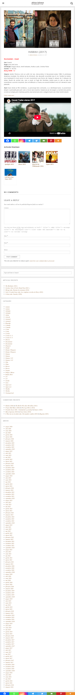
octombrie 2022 (9, 521)
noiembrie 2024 (9, 470)
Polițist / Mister (9, 372)
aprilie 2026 (8, 435)
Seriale (7, 381)
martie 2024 (8, 486)
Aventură (7, 319)
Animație (7, 313)
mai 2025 (8, 457)
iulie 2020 (8, 576)
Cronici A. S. (9, 335)
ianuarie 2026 (9, 441)
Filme (7, 364)
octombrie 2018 (9, 619)
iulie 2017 (8, 650)
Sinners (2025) (38, 410)
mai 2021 (8, 556)
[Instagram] (22, 140)
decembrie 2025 (9, 443)
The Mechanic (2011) (11, 286)
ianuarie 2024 (9, 490)
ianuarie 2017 (9, 662)
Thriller (7, 389)
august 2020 (8, 574)
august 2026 (8, 426)
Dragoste (8, 346)
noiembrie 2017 (9, 642)
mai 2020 (8, 580)
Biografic (8, 323)
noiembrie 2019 (9, 593)
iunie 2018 (8, 627)
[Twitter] (36, 140)
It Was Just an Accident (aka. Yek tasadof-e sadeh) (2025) (21, 414)
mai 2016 (8, 679)
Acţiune (7, 307)
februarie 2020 (9, 586)
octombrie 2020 (9, 570)
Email (5, 243)
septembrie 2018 (10, 621)
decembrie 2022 (9, 517)
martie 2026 (8, 437)
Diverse (7, 340)
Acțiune (7, 309)
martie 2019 (8, 609)
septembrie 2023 (10, 498)
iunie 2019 (8, 603)
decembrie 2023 (9, 492)
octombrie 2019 (9, 595)
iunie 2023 (8, 504)
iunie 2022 (8, 529)
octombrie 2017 (9, 644)
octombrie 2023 (9, 496)
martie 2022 (8, 535)
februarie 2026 (9, 439)
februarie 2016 (9, 685)
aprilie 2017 (8, 656)
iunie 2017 (8, 652)
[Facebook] (7, 140)
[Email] (43, 140)
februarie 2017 (9, 660)
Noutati (7, 370)
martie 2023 (8, 511)
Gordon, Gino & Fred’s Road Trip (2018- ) (17, 288)
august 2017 (8, 648)
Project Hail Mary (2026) (12, 408)
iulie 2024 (8, 478)
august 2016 (8, 673)
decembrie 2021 (9, 541)
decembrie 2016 (9, 664)
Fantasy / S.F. (9, 358)
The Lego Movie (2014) (28, 408)
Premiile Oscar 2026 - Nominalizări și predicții (18, 410)
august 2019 (8, 599)
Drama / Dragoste (10, 350)
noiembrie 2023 (9, 494)
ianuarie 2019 (9, 613)
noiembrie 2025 (9, 445)
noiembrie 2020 (9, 568)
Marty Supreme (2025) (11, 412)
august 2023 (8, 500)
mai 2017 (8, 654)
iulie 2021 (8, 552)
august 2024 (8, 476)
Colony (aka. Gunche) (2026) (13, 294)
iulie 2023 (8, 502)
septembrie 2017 (10, 646)
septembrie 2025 (10, 449)
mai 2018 (8, 630)
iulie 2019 (8, 601)
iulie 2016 (8, 675)
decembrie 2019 (9, 591)
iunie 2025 (8, 455)
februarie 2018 (9, 636)
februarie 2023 (9, 513)
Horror (7, 366)
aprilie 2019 (8, 607)
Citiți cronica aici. (9, 95)
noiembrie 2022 (9, 519)
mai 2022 (8, 531)
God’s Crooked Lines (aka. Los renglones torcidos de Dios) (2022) (24, 292)
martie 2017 (8, 658)
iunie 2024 (8, 480)
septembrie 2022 (10, 523)
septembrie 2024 (10, 474)
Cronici (7, 333)
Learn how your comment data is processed (42, 261)
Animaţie (7, 311)
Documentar (8, 342)
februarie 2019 (9, 611)
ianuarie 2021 (9, 564)
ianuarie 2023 (9, 515)
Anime (7, 315)
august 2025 (8, 451)
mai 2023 (8, 506)
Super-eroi (8, 385)
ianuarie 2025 (9, 465)
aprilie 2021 (8, 558)
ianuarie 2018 (9, 638)
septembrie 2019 (10, 597)
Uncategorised (9, 393)
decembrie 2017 (9, 640)
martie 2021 (8, 560)
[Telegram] (29, 140)
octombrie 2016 (9, 669)
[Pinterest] (51, 140)
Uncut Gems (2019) (25, 412)
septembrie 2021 (10, 547)
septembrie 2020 (10, 572)
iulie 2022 (8, 527)
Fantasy (7, 354)
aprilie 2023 (8, 509)
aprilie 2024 (8, 484)
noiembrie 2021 (9, 543)
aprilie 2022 (8, 533)
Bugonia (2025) (44, 414)
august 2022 (8, 525)
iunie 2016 (8, 677)
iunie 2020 (8, 578)
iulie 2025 (8, 453)
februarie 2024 (9, 488)
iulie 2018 (8, 625)
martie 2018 (8, 634)
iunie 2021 (8, 554)
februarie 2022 (9, 537)
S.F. (6, 376)
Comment (6, 208)
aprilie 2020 (8, 582)
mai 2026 (8, 433)
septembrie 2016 (10, 671)
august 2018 (8, 623)
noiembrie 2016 (9, 666)
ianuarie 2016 (9, 687)
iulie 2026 (8, 429)
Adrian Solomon (33, 55)
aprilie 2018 (8, 632)
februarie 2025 (9, 463)
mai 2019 (8, 605)
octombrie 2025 (9, 447)
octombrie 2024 (9, 472)
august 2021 (8, 550)
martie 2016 (8, 683)
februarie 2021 (9, 562)
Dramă (7, 348)
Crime (7, 329)
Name (5, 236)
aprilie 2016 (8, 681)
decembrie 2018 (9, 615)
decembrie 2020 (9, 566)
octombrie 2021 (9, 545)
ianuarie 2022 (9, 539)
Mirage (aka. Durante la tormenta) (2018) (17, 290)
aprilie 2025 (8, 459)
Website (6, 250)
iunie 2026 (8, 431)
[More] (58, 140)
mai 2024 (8, 482)
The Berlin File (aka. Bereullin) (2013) (26, 406)
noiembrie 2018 (9, 617)
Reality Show (9, 374)
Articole (7, 317)
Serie (6, 383)
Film (6, 362)
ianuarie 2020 (9, 589)
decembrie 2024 (9, 468)
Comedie (7, 325)
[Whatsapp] (14, 140)
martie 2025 (8, 461)
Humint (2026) (9, 406)
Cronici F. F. (9, 338)
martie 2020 (8, 584)
